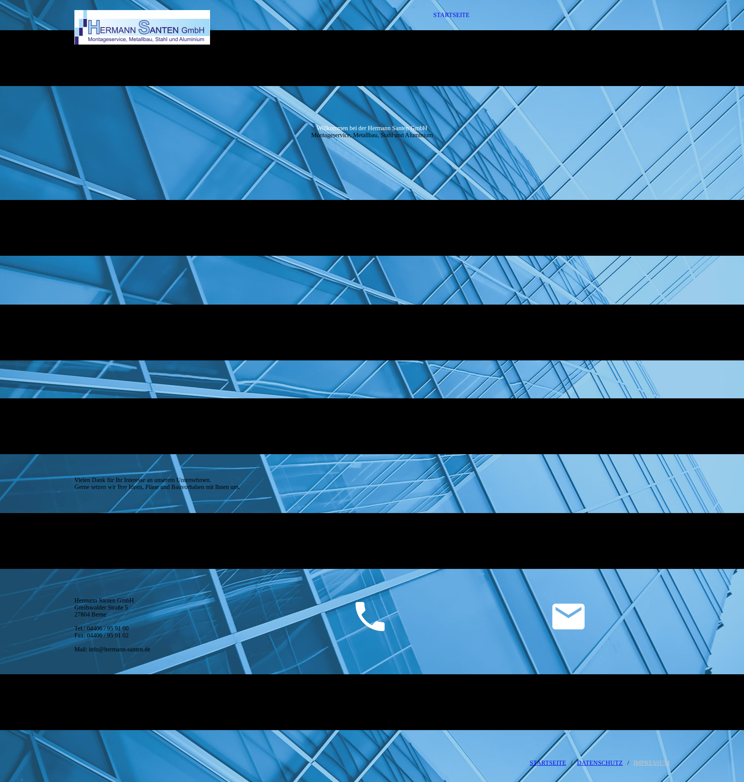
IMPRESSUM (652, 763)
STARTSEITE (451, 15)
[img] (142, 27)
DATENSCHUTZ (600, 763)
